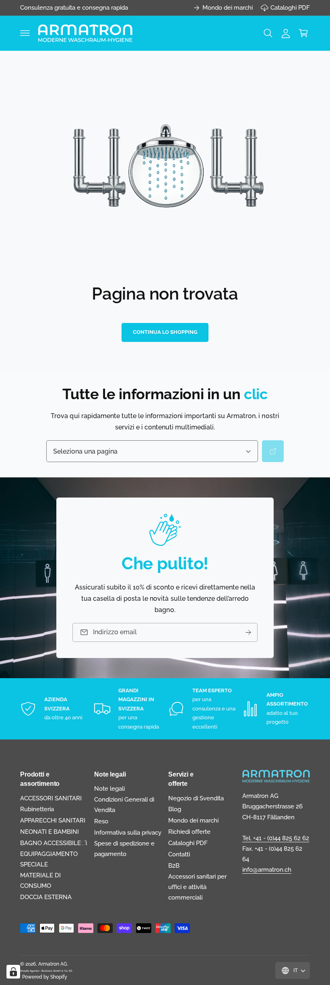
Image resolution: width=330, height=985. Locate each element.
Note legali (109, 788)
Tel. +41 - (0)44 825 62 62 (275, 838)
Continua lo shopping (165, 332)
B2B (173, 865)
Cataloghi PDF (290, 7)
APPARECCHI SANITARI (52, 820)
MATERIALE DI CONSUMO (40, 880)
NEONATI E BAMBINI (49, 831)
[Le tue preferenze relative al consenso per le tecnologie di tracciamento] (13, 972)
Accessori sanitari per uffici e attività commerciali (197, 887)
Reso (101, 821)
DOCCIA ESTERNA (46, 896)
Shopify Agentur (30, 970)
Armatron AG (52, 964)
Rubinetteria (37, 809)
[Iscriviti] (248, 632)
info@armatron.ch (266, 869)
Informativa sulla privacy (127, 832)
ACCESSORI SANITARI (51, 798)
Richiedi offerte (189, 831)
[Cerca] (273, 451)
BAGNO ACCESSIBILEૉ (53, 842)
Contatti (179, 854)
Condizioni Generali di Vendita (124, 804)
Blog (174, 809)
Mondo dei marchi (227, 7)
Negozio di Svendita (196, 798)
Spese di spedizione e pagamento (124, 848)
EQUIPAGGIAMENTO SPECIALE (49, 859)
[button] (25, 33)
